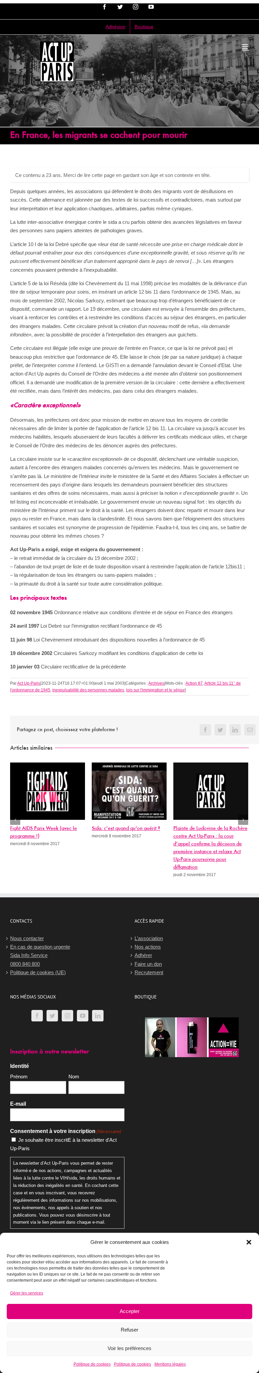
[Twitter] (52, 1015)
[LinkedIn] (98, 1015)
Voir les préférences (129, 1348)
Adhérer (143, 955)
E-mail (18, 1104)
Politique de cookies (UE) (38, 972)
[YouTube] (82, 1015)
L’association (149, 938)
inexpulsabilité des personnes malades (88, 690)
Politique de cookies (92, 1364)
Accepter (130, 1311)
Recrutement (149, 972)
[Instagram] (67, 1015)
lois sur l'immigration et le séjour (155, 690)
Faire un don (148, 964)
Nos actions (148, 947)
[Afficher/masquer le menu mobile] (245, 46)
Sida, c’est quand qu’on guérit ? (126, 828)
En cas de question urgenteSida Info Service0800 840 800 (40, 955)
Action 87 (194, 683)
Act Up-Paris (28, 683)
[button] (249, 1242)
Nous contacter (27, 938)
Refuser (129, 1330)
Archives (156, 683)
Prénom (19, 1076)
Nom (73, 1076)
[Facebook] (37, 1015)
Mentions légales (170, 1364)
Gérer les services (26, 1293)
